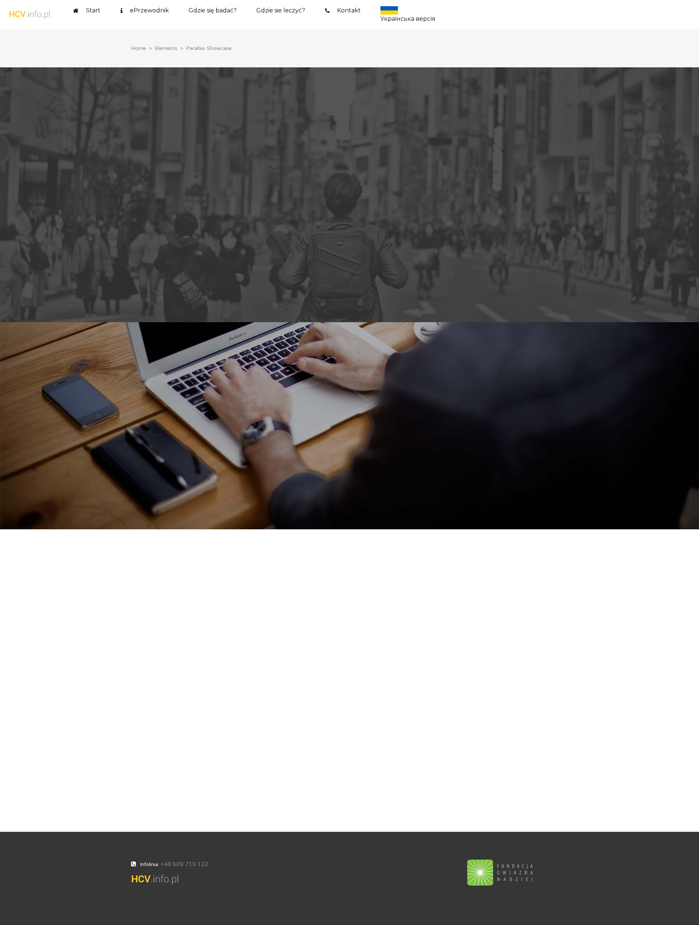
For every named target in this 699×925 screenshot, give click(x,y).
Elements (166, 48)
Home (138, 48)
